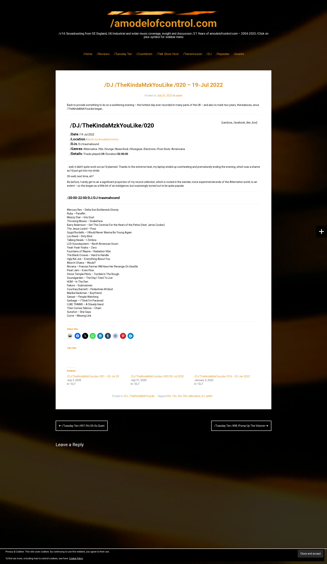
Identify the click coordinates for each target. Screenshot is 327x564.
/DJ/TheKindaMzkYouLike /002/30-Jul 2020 (157, 376)
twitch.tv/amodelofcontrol (102, 139)
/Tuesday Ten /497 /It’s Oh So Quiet (83, 425)
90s (185, 396)
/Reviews (103, 54)
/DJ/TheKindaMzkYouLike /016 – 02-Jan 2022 (222, 376)
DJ (203, 396)
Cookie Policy (76, 558)
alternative (194, 396)
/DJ (209, 54)
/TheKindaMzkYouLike (142, 396)
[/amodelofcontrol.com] (163, 14)
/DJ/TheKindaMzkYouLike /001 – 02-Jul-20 (93, 376)
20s (180, 396)
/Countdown (144, 54)
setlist (209, 396)
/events (239, 54)
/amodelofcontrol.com (163, 23)
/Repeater (222, 54)
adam (179, 95)
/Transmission (192, 54)
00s (169, 396)
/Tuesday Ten (123, 54)
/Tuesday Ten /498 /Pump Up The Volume (239, 425)
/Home (87, 54)
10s (174, 396)
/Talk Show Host (168, 54)
